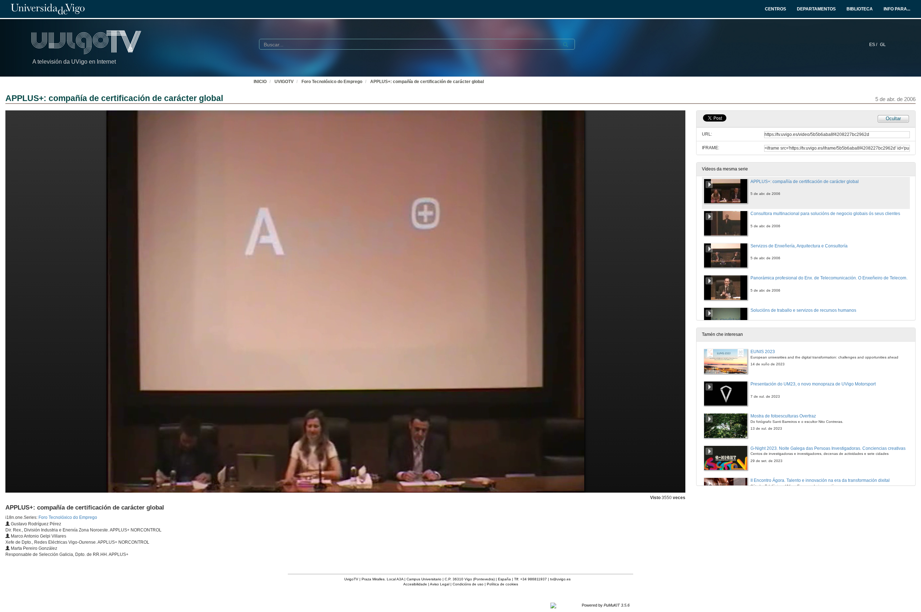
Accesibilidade (415, 584)
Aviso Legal (439, 584)
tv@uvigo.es (560, 579)
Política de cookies (502, 584)
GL (883, 44)
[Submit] (565, 44)
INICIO (260, 81)
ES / (873, 44)
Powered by (606, 605)
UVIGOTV (284, 81)
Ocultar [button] (893, 118)
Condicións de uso (468, 584)
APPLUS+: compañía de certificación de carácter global (427, 81)
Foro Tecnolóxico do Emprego (331, 81)
